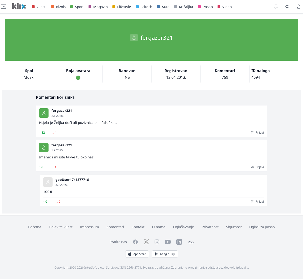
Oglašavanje (183, 226)
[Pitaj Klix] (276, 6)
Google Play (167, 254)
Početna (34, 227)
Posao (208, 6)
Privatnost (210, 226)
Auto (165, 6)
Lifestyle (124, 6)
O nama (158, 226)
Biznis (61, 6)
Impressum (89, 226)
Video (227, 6)
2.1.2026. (57, 115)
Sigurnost (234, 226)
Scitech (146, 6)
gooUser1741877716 (72, 179)
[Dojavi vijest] (287, 6)
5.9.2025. (57, 150)
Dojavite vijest (60, 226)
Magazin (100, 6)
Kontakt (138, 226)
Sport (79, 6)
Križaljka (186, 6)
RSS (191, 242)
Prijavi (259, 132)
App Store (140, 254)
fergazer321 (61, 110)
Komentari (115, 226)
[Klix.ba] (19, 6)
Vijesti (41, 6)
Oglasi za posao (262, 227)
